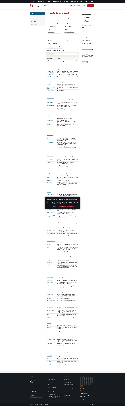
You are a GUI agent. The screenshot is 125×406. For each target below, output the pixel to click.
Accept (71, 206)
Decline (62, 206)
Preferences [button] (67, 203)
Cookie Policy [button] (72, 202)
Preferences (54, 206)
